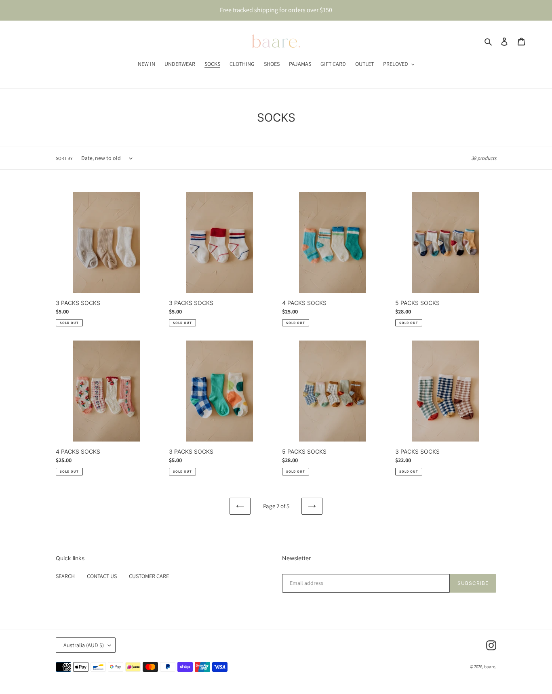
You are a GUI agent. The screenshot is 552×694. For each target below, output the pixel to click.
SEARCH (65, 576)
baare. (490, 666)
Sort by (64, 158)
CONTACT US (102, 576)
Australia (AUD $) (83, 645)
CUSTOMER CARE (149, 576)
